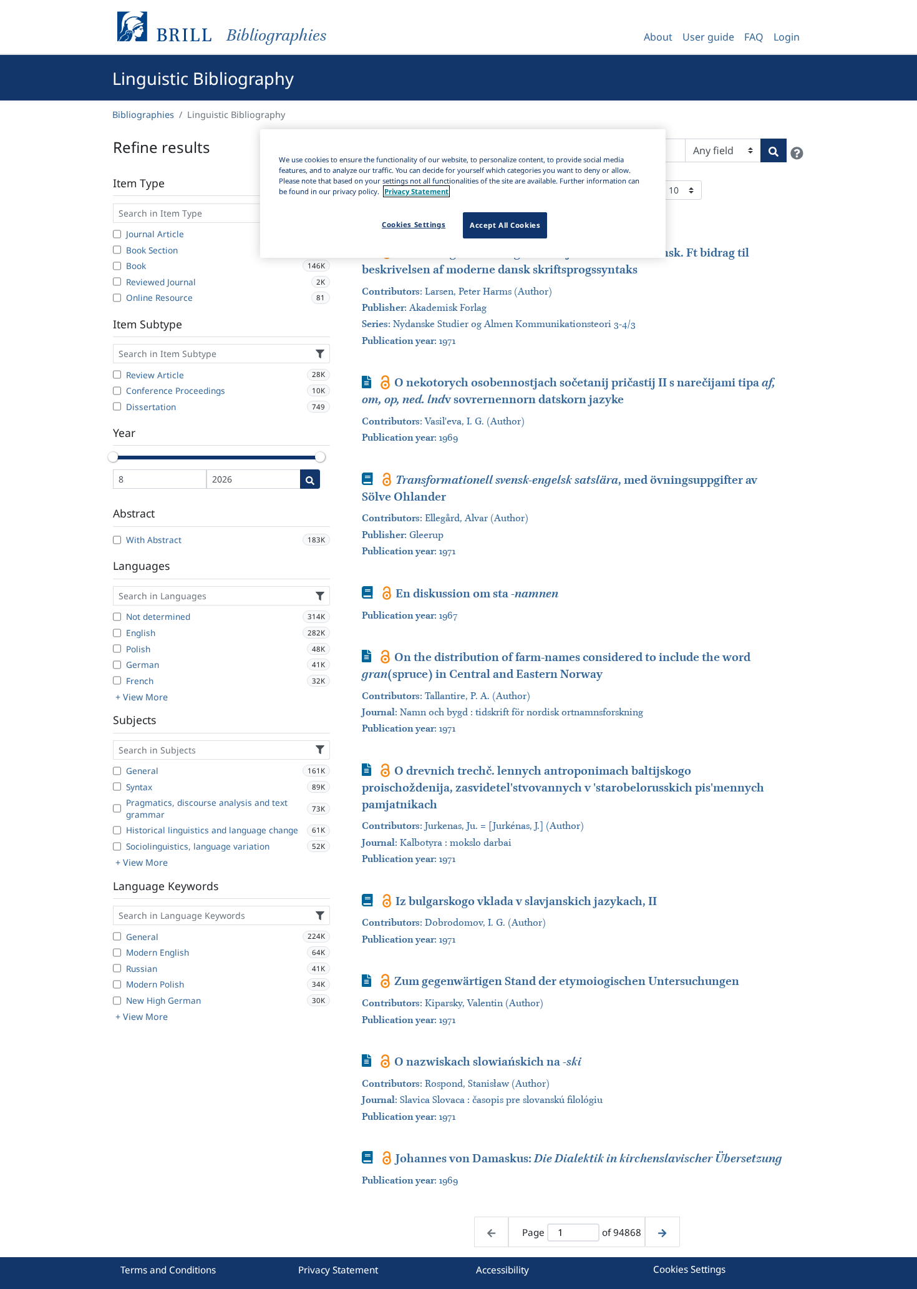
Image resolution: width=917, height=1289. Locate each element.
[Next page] (662, 1232)
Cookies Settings (689, 1269)
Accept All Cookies (505, 225)
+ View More (141, 697)
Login (787, 37)
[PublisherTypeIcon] (385, 382)
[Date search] (310, 479)
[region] (463, 193)
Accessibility (502, 1269)
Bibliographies (143, 114)
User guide (708, 37)
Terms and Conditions (168, 1269)
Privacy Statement (338, 1269)
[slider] (113, 457)
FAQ (754, 37)
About (658, 37)
